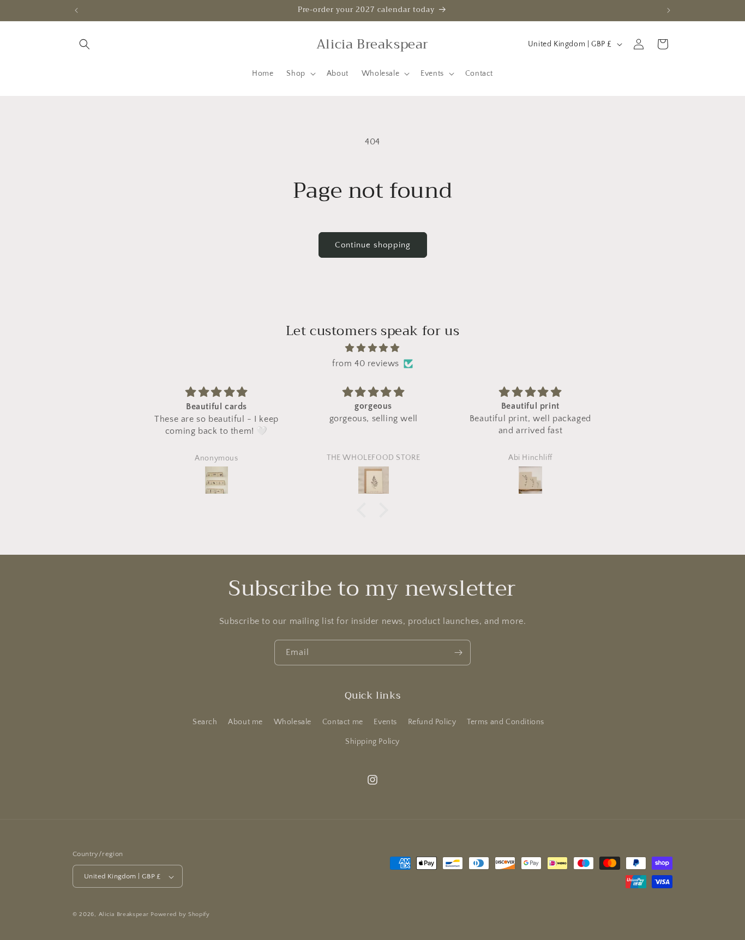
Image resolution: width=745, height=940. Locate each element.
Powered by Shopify (180, 915)
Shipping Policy (372, 741)
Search (205, 722)
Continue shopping (373, 245)
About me (245, 722)
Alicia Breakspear (125, 915)
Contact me (342, 722)
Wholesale (292, 722)
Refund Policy (432, 722)
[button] (85, 44)
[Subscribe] (458, 652)
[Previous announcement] (76, 10)
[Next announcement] (669, 10)
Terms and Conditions (505, 722)
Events (385, 722)
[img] (372, 347)
